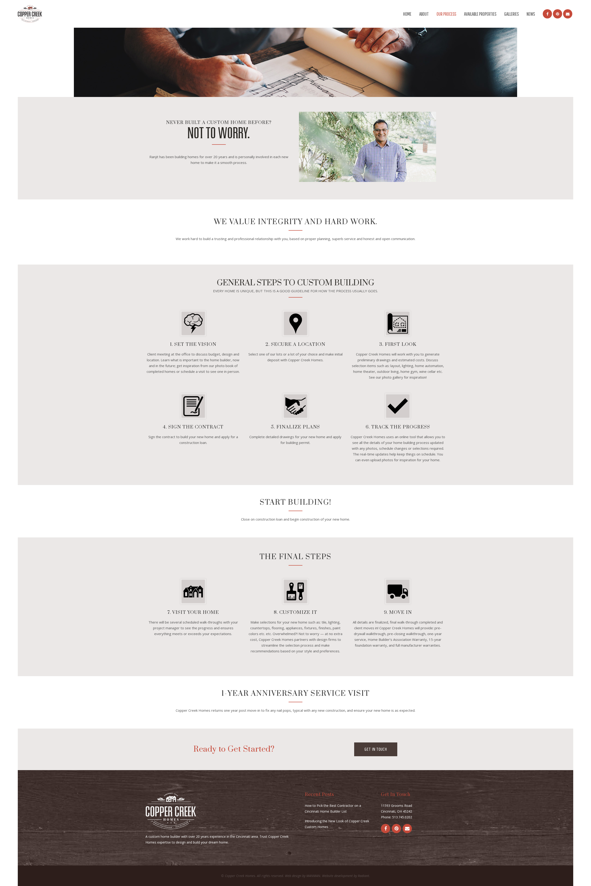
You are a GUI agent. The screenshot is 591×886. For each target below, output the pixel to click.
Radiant (363, 876)
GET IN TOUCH (376, 749)
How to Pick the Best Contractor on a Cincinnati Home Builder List (333, 808)
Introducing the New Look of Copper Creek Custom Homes (337, 824)
